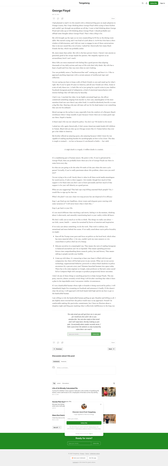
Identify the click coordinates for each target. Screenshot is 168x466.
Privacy (82, 453)
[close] (100, 404)
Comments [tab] (56, 361)
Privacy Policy (97, 428)
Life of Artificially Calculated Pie (65, 388)
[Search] (142, 3)
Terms (87, 453)
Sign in (162, 3)
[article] (84, 392)
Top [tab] (54, 383)
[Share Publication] (146, 3)
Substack (75, 462)
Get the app (92, 458)
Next (110, 349)
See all (56, 427)
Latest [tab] (59, 383)
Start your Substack (79, 458)
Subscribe (153, 3)
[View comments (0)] (58, 18)
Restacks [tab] (63, 361)
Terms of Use (92, 427)
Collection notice (95, 453)
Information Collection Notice (83, 428)
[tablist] (59, 361)
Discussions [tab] (65, 383)
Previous (59, 349)
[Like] (54, 18)
